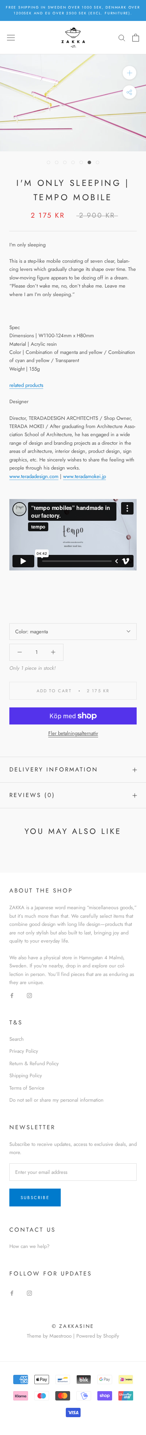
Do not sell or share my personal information (56, 1100)
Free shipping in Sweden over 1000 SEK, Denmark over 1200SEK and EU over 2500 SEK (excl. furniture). (73, 10)
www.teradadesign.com (33, 476)
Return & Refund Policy (34, 1063)
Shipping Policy (25, 1075)
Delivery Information (53, 769)
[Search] (121, 37)
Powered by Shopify (97, 1336)
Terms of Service (26, 1088)
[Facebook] (11, 995)
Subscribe (35, 1197)
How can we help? (29, 1246)
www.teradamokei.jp (84, 476)
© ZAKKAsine (73, 1326)
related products (26, 385)
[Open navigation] (11, 37)
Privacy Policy (23, 1051)
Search (16, 1039)
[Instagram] (29, 995)
